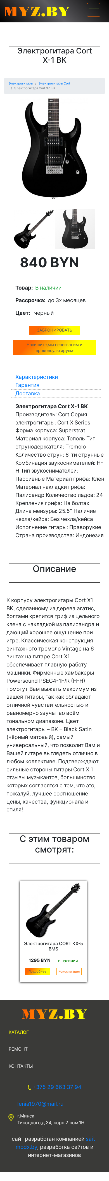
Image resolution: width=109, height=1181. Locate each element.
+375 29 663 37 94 (56, 1087)
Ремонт (18, 1049)
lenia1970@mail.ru (40, 1103)
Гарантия (27, 385)
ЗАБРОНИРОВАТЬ (54, 330)
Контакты (21, 1066)
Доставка (27, 393)
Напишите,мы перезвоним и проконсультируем (54, 347)
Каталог (19, 1032)
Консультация (69, 971)
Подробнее (37, 971)
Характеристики (36, 377)
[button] (99, 103)
